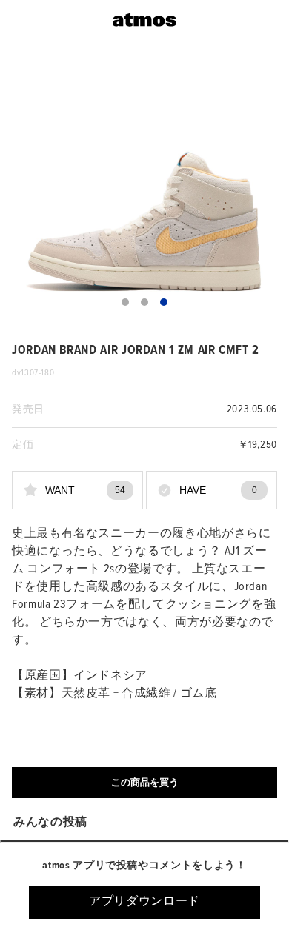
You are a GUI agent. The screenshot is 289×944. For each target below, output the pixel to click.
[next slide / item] (266, 187)
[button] (125, 302)
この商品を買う (145, 782)
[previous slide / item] (22, 187)
